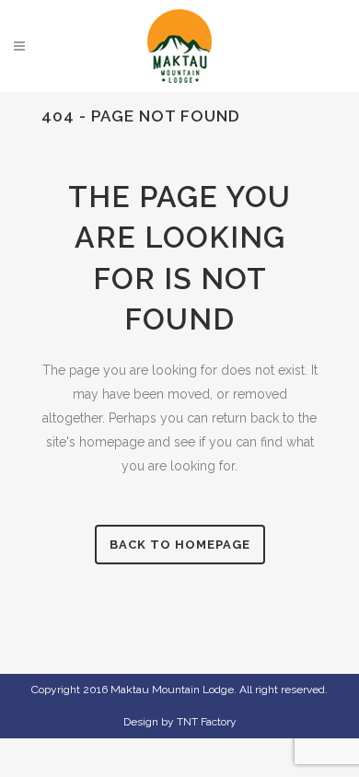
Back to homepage (180, 544)
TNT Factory (207, 721)
